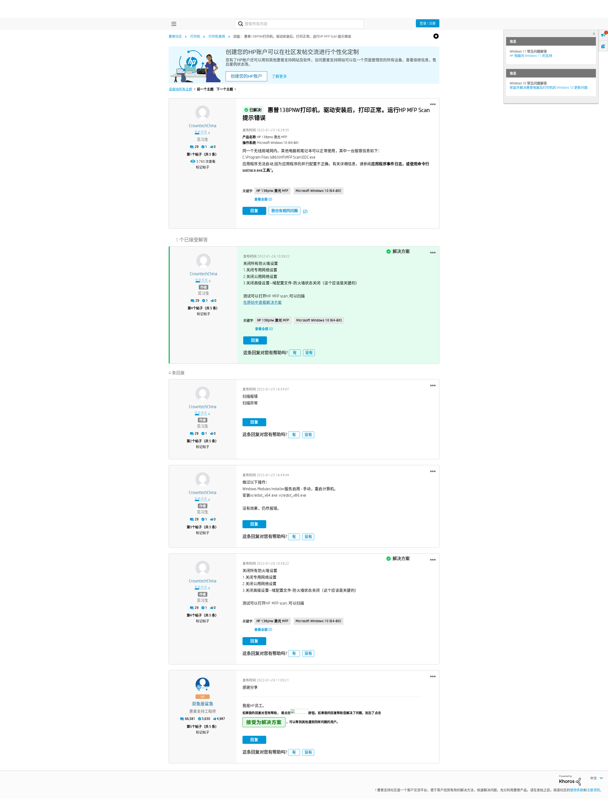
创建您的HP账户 (246, 76)
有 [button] (295, 352)
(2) (305, 211)
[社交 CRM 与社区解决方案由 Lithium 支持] (570, 780)
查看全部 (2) (263, 199)
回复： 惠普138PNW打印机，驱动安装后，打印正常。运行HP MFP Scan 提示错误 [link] (292, 36)
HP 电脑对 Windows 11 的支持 (531, 55)
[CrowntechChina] (202, 113)
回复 (254, 210)
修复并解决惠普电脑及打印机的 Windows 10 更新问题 (549, 87)
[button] (433, 104)
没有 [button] (309, 352)
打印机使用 (217, 36)
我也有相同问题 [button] (284, 210)
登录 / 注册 (428, 23)
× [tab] (594, 33)
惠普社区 (175, 36)
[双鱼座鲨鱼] (202, 685)
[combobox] (299, 24)
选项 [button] (436, 36)
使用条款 (576, 790)
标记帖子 (202, 167)
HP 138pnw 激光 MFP (272, 191)
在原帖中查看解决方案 (262, 302)
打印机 (195, 36)
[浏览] (173, 24)
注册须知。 (595, 790)
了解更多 (279, 76)
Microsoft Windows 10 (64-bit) (318, 191)
